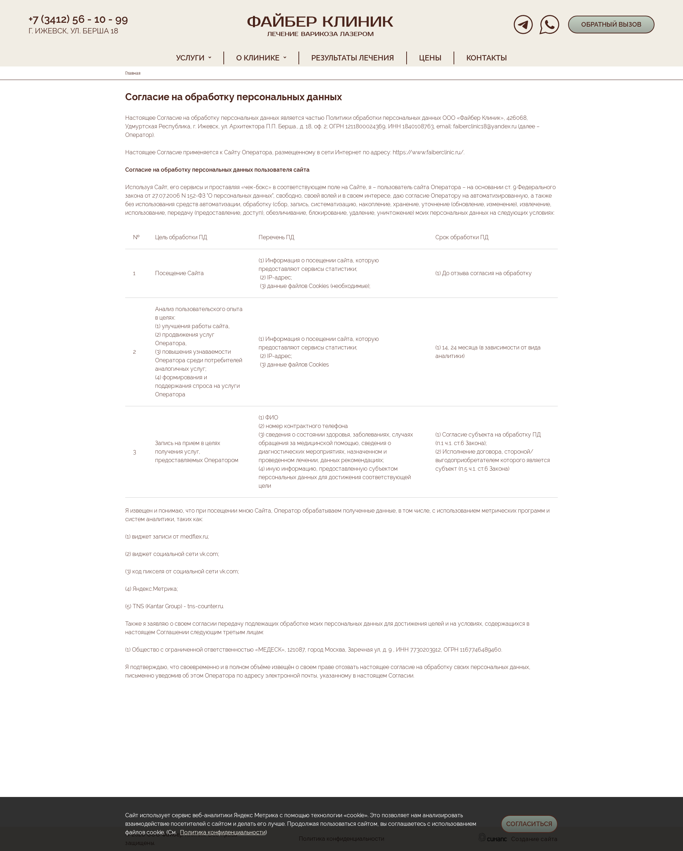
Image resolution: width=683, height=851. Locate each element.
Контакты (486, 57)
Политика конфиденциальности (222, 832)
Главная (133, 73)
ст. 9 (510, 187)
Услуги (190, 57)
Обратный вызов (611, 24)
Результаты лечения (352, 57)
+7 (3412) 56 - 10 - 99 (78, 19)
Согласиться (529, 824)
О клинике (258, 57)
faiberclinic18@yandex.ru (485, 126)
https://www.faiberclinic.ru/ (428, 152)
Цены (430, 57)
